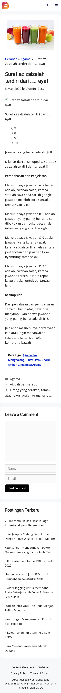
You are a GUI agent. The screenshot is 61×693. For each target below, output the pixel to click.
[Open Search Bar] (47, 5)
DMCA (39, 687)
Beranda (11, 59)
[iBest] (5, 5)
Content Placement (23, 667)
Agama (25, 59)
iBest (17, 683)
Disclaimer (43, 667)
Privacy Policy (19, 673)
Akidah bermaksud (23, 384)
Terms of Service (40, 673)
